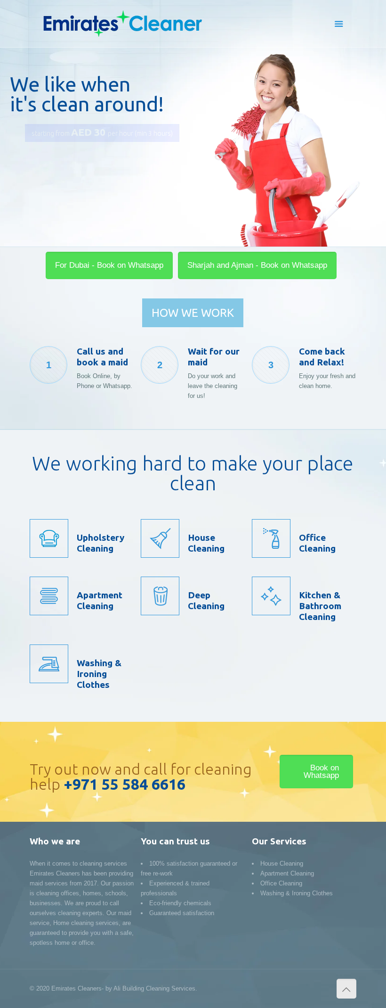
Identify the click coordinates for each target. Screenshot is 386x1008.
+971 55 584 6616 (124, 784)
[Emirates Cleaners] (121, 23)
